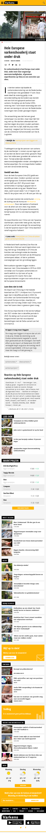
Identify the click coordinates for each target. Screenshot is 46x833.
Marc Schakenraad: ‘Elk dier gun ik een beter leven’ (27, 523)
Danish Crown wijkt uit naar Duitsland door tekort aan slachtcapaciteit (27, 737)
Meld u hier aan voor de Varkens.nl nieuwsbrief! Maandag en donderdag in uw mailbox (23, 794)
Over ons (6, 809)
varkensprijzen (11, 368)
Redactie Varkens (15, 61)
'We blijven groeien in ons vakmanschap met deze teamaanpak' (28, 627)
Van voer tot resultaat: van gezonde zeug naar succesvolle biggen (28, 698)
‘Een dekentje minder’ (21, 565)
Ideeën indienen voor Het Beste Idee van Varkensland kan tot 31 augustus (28, 756)
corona (37, 199)
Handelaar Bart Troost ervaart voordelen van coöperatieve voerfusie (28, 618)
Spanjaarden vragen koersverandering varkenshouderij (27, 449)
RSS (14, 811)
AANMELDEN (35, 800)
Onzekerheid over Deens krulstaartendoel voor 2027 (28, 542)
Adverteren (6, 811)
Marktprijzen (11, 460)
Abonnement (35, 809)
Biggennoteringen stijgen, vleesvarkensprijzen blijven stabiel (26, 747)
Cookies (30, 811)
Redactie (25, 809)
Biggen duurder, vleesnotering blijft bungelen (26, 551)
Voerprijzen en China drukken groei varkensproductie (22, 237)
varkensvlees (10, 362)
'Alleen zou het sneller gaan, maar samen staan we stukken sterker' (28, 637)
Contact (15, 809)
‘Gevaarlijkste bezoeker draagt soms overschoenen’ (26, 585)
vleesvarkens (24, 362)
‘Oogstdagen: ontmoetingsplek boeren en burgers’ (28, 575)
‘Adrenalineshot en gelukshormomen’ (26, 593)
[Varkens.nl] (23, 817)
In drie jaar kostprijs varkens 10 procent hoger (27, 440)
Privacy (21, 811)
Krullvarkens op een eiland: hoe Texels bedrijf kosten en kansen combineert (27, 609)
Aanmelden (9, 657)
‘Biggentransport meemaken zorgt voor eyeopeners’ (27, 532)
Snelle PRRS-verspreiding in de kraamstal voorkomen (28, 688)
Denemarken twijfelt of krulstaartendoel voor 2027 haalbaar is (28, 728)
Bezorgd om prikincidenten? (23, 669)
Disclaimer (40, 811)
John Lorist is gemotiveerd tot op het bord (28, 430)
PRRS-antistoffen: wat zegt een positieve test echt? (28, 679)
